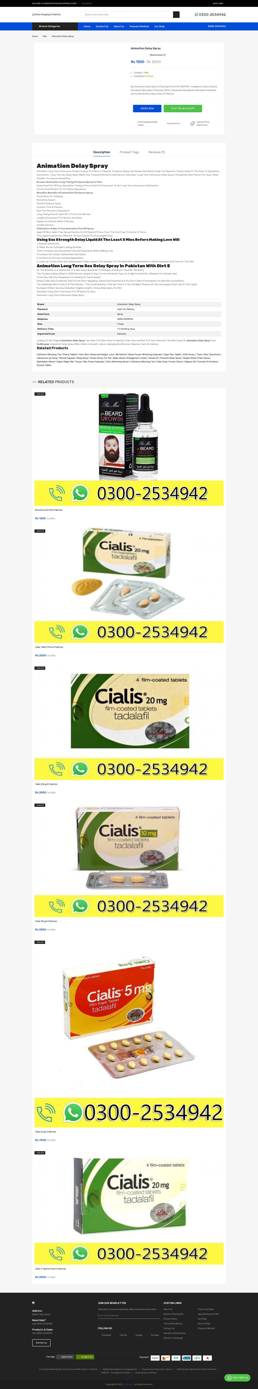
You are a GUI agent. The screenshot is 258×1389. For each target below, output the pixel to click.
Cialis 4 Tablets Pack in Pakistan (50, 1269)
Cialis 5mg (161, 361)
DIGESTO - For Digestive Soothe (115, 1373)
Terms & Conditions (173, 1323)
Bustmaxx (215, 354)
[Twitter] (98, 3)
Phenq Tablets (70, 354)
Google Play (86, 1357)
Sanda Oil (154, 358)
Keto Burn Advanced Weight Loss (96, 354)
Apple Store (67, 1357)
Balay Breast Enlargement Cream (130, 358)
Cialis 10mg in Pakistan (46, 921)
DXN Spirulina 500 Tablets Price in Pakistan (196, 1369)
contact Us (102, 26)
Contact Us (169, 1328)
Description (101, 152)
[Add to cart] (220, 516)
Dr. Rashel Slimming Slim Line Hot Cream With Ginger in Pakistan (68, 1369)
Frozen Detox (176, 361)
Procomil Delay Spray (170, 358)
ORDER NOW (147, 108)
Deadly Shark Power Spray (196, 358)
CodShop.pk (43, 344)
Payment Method (139, 26)
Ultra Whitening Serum (117, 361)
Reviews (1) (157, 152)
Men (147, 72)
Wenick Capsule (67, 358)
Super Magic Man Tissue (69, 361)
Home (87, 26)
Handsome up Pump (47, 358)
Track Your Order (206, 1309)
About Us (119, 26)
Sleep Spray (83, 358)
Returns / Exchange (173, 1338)
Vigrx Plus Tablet (172, 354)
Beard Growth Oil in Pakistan (48, 510)
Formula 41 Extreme (207, 361)
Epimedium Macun (46, 361)
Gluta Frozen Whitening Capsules (145, 354)
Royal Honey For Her (100, 358)
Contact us (41, 1343)
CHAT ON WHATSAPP (183, 108)
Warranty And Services (175, 1333)
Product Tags (129, 152)
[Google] (101, 3)
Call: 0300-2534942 (42, 1324)
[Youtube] (105, 3)
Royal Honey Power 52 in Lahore (157, 1369)
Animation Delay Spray (73, 340)
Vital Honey (189, 354)
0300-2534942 (212, 14)
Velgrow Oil (190, 361)
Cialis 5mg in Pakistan (45, 1132)
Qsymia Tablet (44, 365)
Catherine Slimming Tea (49, 354)
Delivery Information (173, 1314)
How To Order (204, 1323)
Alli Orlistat (121, 354)
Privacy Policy (170, 1319)
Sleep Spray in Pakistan (146, 1373)
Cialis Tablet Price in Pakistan (49, 647)
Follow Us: (87, 3)
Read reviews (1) (158, 55)
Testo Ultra (202, 354)
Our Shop (160, 26)
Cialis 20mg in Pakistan (46, 784)
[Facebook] (95, 3)
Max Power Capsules (93, 361)
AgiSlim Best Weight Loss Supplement (120, 1369)
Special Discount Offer (208, 1314)
